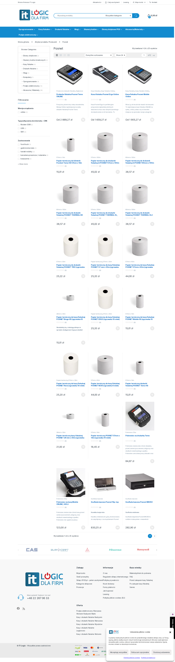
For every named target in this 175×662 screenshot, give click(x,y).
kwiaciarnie (25, 159)
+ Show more (23, 164)
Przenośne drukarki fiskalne (65, 91)
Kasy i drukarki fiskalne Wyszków (89, 624)
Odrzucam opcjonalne (140, 652)
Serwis (132, 587)
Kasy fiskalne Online (108, 91)
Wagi (76, 29)
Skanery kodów (90, 29)
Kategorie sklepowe (84, 584)
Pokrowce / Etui (130, 432)
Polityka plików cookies (132, 658)
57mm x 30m (60, 262)
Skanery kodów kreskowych (35, 60)
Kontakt (154, 2)
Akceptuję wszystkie (118, 652)
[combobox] (79, 15)
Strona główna (23, 42)
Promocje (80, 587)
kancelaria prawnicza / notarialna (33, 155)
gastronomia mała (27, 148)
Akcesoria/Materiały (134, 29)
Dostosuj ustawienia (161, 652)
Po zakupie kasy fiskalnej (139, 584)
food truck (25, 144)
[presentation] (156, 550)
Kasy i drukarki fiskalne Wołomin (88, 634)
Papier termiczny (96, 262)
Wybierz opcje (82, 120)
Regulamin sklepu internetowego (115, 577)
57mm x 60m (129, 262)
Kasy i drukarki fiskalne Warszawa (89, 621)
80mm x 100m (130, 157)
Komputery (28, 77)
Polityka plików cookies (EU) (114, 598)
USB (22, 128)
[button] (170, 632)
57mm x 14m (60, 157)
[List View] (65, 55)
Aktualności (97, 2)
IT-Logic (22, 646)
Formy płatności (109, 587)
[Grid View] (61, 55)
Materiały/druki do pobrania (140, 573)
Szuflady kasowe (97, 499)
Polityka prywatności (148, 658)
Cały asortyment (114, 2)
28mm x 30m (60, 314)
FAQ (131, 577)
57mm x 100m (95, 157)
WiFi (22, 132)
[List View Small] (69, 55)
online (23, 112)
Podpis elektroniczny (27, 35)
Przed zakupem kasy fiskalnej (141, 580)
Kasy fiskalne (44, 29)
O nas (105, 573)
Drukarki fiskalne (62, 29)
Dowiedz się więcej (116, 528)
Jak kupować (108, 591)
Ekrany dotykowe (31, 56)
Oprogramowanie (26, 29)
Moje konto (139, 2)
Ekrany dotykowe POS (111, 29)
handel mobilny (26, 152)
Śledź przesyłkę (82, 577)
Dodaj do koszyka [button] (82, 172)
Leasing (126, 2)
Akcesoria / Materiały (33, 90)
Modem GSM (26, 125)
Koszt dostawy (108, 584)
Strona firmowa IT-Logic (26, 2)
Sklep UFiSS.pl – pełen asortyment (89, 580)
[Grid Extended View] (57, 55)
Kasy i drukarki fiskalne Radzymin (89, 617)
